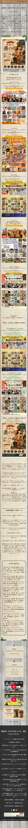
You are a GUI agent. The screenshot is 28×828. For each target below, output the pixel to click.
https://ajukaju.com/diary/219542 (14, 335)
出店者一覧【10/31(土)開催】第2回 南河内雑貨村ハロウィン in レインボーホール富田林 (13, 583)
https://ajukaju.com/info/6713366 (14, 225)
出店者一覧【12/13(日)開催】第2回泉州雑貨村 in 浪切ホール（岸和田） (13, 594)
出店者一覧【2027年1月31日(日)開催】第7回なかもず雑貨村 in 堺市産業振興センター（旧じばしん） (14, 601)
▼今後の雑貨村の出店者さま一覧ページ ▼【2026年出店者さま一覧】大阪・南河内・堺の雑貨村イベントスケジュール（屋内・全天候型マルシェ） (13, 570)
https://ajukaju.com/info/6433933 (14, 88)
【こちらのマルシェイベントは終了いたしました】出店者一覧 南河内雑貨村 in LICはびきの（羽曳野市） (13, 630)
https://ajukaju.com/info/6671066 (14, 136)
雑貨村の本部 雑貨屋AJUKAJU (11, 819)
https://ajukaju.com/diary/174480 (14, 380)
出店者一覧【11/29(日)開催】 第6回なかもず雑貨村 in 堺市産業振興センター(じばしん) (13, 589)
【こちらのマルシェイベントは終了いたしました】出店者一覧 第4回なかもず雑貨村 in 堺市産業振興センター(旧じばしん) (13, 623)
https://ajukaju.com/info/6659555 (14, 181)
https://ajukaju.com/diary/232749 (14, 421)
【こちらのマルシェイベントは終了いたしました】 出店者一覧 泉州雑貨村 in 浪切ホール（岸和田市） (13, 615)
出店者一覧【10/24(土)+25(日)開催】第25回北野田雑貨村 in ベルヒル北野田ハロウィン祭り (13, 578)
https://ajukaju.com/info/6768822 (14, 273)
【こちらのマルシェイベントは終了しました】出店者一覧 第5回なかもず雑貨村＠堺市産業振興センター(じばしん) (14, 608)
